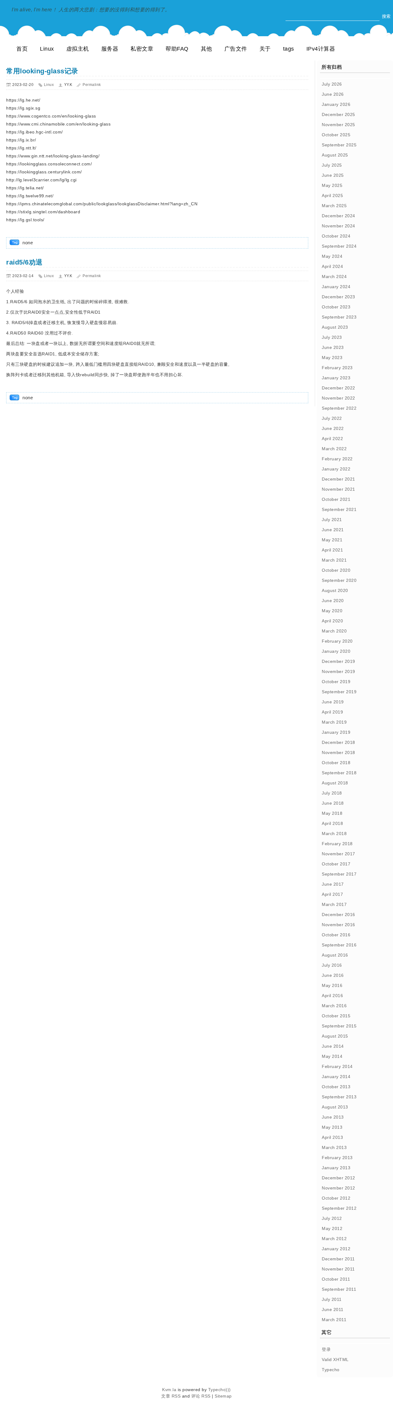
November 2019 (338, 671)
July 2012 (332, 1218)
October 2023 (336, 306)
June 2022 (333, 428)
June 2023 (333, 347)
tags (288, 49)
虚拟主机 (77, 49)
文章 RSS (171, 1396)
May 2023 (332, 357)
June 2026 (333, 94)
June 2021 (333, 529)
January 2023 (336, 377)
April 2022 (332, 438)
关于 (265, 49)
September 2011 (339, 1289)
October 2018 (336, 762)
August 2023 (335, 327)
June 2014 (333, 1046)
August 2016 (335, 955)
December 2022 (338, 387)
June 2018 (333, 803)
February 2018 (337, 843)
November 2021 (338, 489)
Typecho (331, 1369)
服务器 (110, 49)
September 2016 (339, 944)
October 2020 (336, 570)
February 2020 (337, 641)
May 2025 (332, 185)
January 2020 (336, 651)
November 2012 (338, 1187)
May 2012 (332, 1228)
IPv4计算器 (320, 49)
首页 (22, 49)
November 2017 (338, 853)
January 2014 (336, 1076)
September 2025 (339, 144)
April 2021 (332, 549)
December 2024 (338, 215)
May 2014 (332, 1056)
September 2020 (339, 580)
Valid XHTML (335, 1359)
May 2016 (332, 985)
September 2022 (339, 408)
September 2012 (339, 1208)
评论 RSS (201, 1396)
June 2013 (333, 1117)
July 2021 (332, 519)
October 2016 (336, 934)
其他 (206, 49)
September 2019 (339, 691)
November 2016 (338, 924)
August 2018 (335, 782)
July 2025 (332, 165)
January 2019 (336, 732)
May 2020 (332, 610)
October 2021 (336, 499)
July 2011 (332, 1299)
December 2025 (338, 114)
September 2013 (339, 1096)
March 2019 (334, 722)
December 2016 (338, 914)
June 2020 (333, 600)
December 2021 (338, 479)
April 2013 (332, 1137)
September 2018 (339, 772)
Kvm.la (170, 1389)
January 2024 (336, 286)
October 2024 (336, 236)
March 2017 (334, 904)
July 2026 (332, 84)
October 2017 (336, 863)
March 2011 (334, 1319)
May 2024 (332, 256)
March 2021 (334, 560)
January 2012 (336, 1248)
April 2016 (332, 995)
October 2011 (336, 1279)
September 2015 (339, 1025)
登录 (326, 1349)
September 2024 (339, 246)
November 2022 (338, 398)
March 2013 (334, 1147)
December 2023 (338, 296)
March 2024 (334, 276)
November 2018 (338, 752)
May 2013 (332, 1127)
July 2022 (332, 418)
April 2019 (332, 712)
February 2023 (337, 367)
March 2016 (334, 1005)
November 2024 (338, 225)
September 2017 (339, 874)
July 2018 (332, 793)
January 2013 (336, 1167)
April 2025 (332, 195)
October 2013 (336, 1086)
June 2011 (333, 1309)
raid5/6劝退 (24, 262)
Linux (47, 49)
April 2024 (332, 266)
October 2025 (336, 134)
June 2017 (333, 884)
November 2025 (338, 124)
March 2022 (334, 448)
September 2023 (339, 317)
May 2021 (332, 539)
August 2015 (335, 1036)
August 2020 (335, 590)
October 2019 (336, 681)
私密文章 (141, 49)
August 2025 (335, 155)
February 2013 (337, 1157)
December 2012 (338, 1177)
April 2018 (332, 823)
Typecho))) (219, 1389)
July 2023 (332, 337)
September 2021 (339, 509)
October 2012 (336, 1198)
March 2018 (334, 833)
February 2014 (337, 1066)
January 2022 (336, 468)
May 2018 (332, 813)
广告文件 (235, 49)
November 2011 (338, 1269)
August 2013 (335, 1106)
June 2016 (333, 975)
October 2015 (336, 1015)
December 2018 (338, 742)
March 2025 (334, 205)
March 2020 (334, 631)
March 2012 (334, 1238)
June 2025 (333, 175)
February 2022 (337, 458)
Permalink (92, 85)
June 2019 (333, 701)
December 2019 (338, 661)
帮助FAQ (177, 49)
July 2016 (332, 965)
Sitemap (223, 1396)
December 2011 (338, 1258)
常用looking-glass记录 (42, 71)
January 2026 (336, 104)
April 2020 (332, 620)
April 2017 (332, 894)
